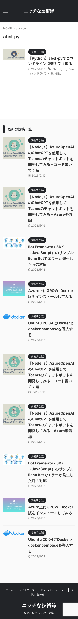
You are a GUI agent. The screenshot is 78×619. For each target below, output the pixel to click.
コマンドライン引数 (41, 73)
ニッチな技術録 (39, 10)
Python (69, 69)
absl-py (58, 69)
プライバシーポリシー (53, 590)
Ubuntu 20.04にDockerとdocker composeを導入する (51, 329)
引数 (58, 73)
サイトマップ (27, 590)
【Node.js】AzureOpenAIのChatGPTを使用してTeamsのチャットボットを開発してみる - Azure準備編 (51, 208)
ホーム (9, 590)
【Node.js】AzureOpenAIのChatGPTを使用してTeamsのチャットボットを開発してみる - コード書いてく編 (51, 158)
